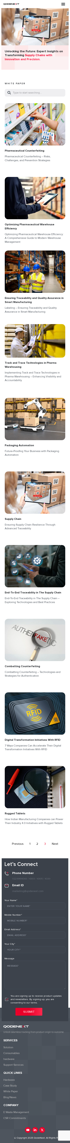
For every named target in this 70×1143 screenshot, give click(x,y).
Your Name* (10, 900)
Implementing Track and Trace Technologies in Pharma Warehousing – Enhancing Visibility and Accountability (33, 376)
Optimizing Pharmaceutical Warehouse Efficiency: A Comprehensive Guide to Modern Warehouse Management (34, 238)
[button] (63, 4)
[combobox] (35, 92)
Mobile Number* (13, 914)
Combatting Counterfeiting (22, 666)
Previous (17, 844)
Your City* (9, 944)
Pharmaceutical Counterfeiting (24, 150)
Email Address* (12, 929)
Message (9, 958)
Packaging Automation (19, 445)
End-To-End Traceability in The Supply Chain (33, 592)
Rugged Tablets (15, 813)
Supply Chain (13, 519)
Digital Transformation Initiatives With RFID (32, 740)
